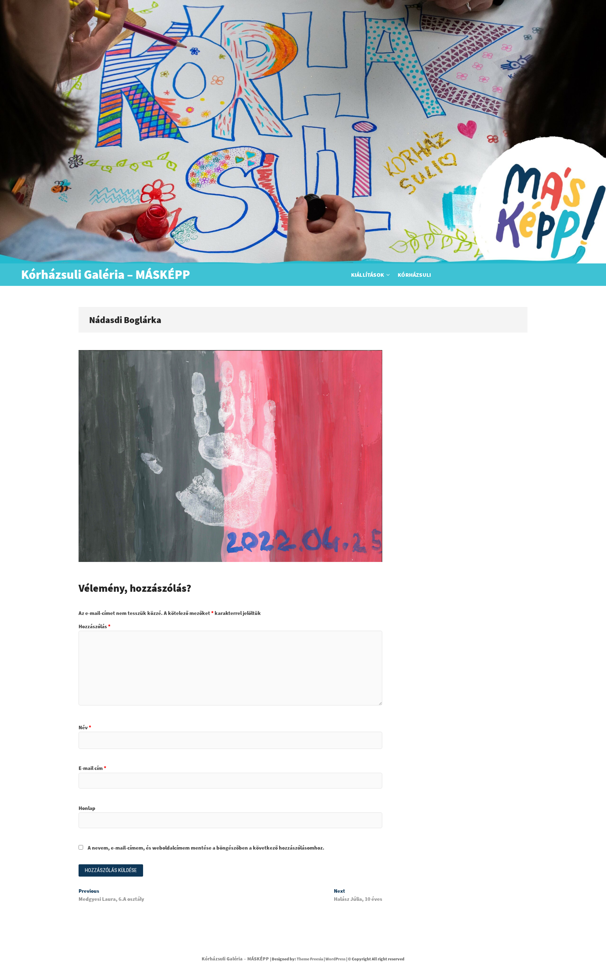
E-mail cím (92, 768)
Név (85, 727)
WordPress (335, 958)
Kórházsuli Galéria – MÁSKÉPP (105, 274)
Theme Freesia (310, 958)
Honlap (87, 808)
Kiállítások (367, 274)
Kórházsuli (414, 274)
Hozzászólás (94, 626)
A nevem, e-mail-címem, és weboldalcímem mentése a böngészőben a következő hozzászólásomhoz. (206, 847)
